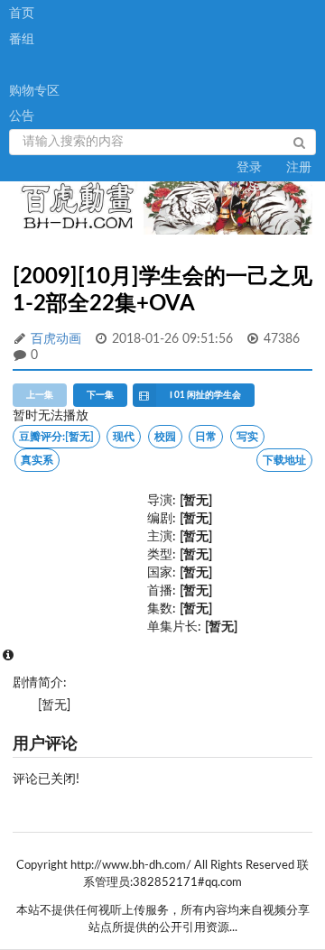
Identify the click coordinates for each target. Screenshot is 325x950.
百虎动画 (56, 339)
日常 (206, 436)
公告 (21, 116)
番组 (21, 39)
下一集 (100, 395)
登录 (249, 167)
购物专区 (34, 91)
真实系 (37, 460)
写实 (247, 436)
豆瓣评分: (56, 436)
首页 (21, 13)
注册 (298, 167)
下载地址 (284, 460)
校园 (165, 436)
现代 (124, 436)
